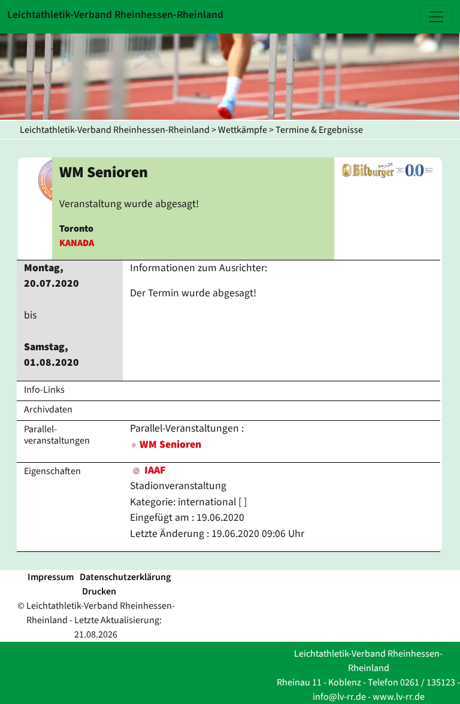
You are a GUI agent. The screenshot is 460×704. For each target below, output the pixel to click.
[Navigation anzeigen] (436, 17)
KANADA (76, 243)
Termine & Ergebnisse (319, 129)
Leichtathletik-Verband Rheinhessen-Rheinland (115, 129)
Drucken (99, 591)
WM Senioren (170, 444)
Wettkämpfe (242, 129)
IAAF (153, 470)
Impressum (51, 577)
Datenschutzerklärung (125, 577)
